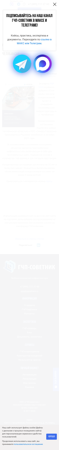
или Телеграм (33, 43)
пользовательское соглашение (28, 444)
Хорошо (51, 436)
